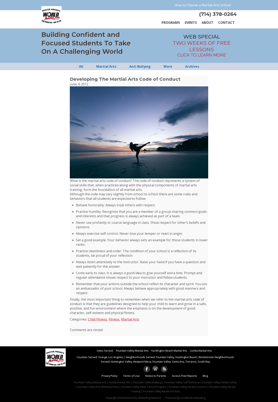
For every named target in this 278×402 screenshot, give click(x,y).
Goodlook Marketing (193, 398)
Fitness (114, 319)
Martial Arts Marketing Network (142, 398)
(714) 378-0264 (218, 14)
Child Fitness (97, 319)
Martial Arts (130, 319)
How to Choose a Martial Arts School (203, 5)
